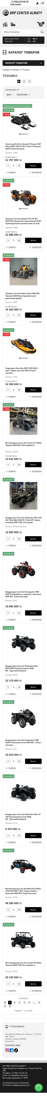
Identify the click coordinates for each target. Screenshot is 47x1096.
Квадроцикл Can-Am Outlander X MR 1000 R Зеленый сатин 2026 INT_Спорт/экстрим (23, 742)
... (34, 1003)
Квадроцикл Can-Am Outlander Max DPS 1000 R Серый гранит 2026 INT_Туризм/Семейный (21, 668)
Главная (6, 70)
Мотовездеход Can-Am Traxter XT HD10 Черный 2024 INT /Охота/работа (23, 444)
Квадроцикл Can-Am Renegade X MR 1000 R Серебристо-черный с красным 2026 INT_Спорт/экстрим (23, 594)
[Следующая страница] (10, 1006)
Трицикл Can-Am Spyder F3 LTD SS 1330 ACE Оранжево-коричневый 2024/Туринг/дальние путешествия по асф (23, 221)
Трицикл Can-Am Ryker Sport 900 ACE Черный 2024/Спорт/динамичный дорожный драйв (22, 295)
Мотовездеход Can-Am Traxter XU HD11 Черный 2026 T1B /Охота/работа (23, 964)
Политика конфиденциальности (16, 1085)
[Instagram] (7, 1050)
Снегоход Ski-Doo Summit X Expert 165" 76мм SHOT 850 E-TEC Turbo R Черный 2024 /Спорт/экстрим (23, 146)
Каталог (16, 70)
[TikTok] (16, 1050)
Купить (33, 166)
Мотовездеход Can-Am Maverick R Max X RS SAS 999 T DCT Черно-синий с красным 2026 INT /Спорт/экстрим (23, 891)
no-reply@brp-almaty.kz (18, 1075)
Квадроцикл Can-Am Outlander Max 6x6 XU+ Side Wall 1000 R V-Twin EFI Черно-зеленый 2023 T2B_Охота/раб (23, 520)
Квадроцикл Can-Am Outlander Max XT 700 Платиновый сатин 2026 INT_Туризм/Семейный (23, 816)
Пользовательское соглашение (16, 1083)
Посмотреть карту (12, 1045)
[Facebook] (12, 1050)
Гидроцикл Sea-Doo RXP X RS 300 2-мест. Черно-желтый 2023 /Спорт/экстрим (21, 370)
